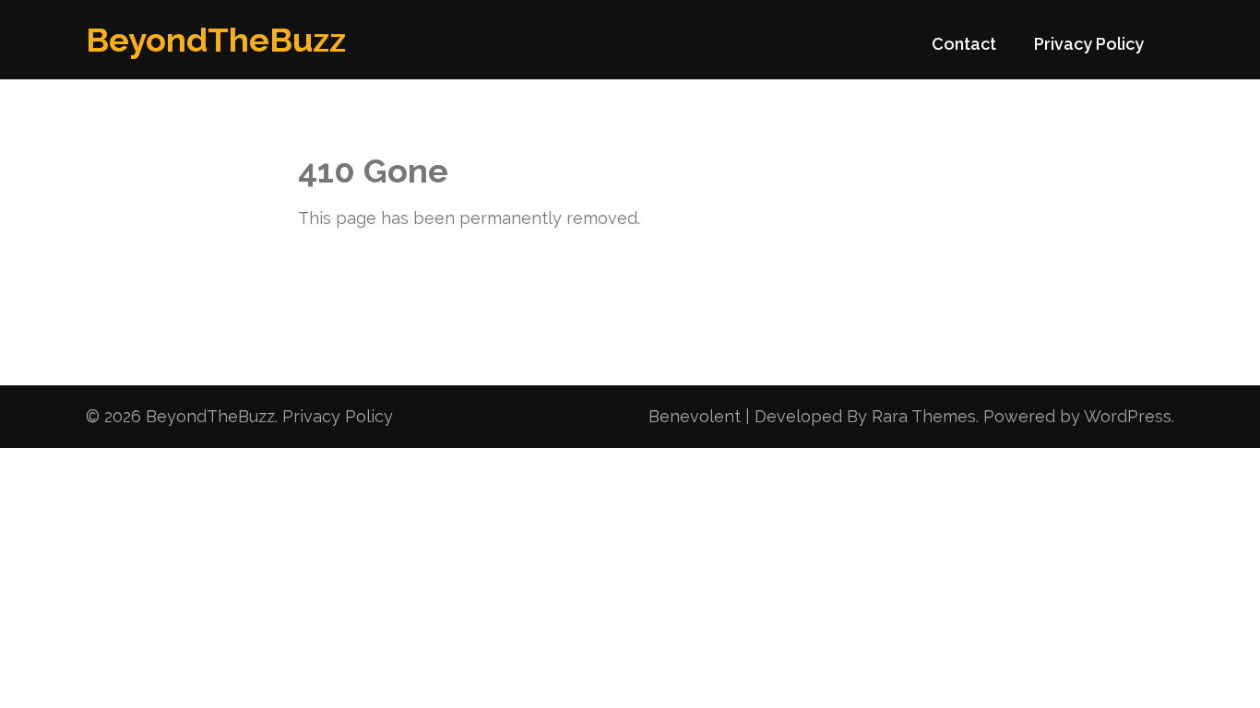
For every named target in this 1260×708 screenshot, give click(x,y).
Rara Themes (924, 416)
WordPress (1127, 416)
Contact (964, 43)
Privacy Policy (1089, 43)
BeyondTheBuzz (216, 39)
